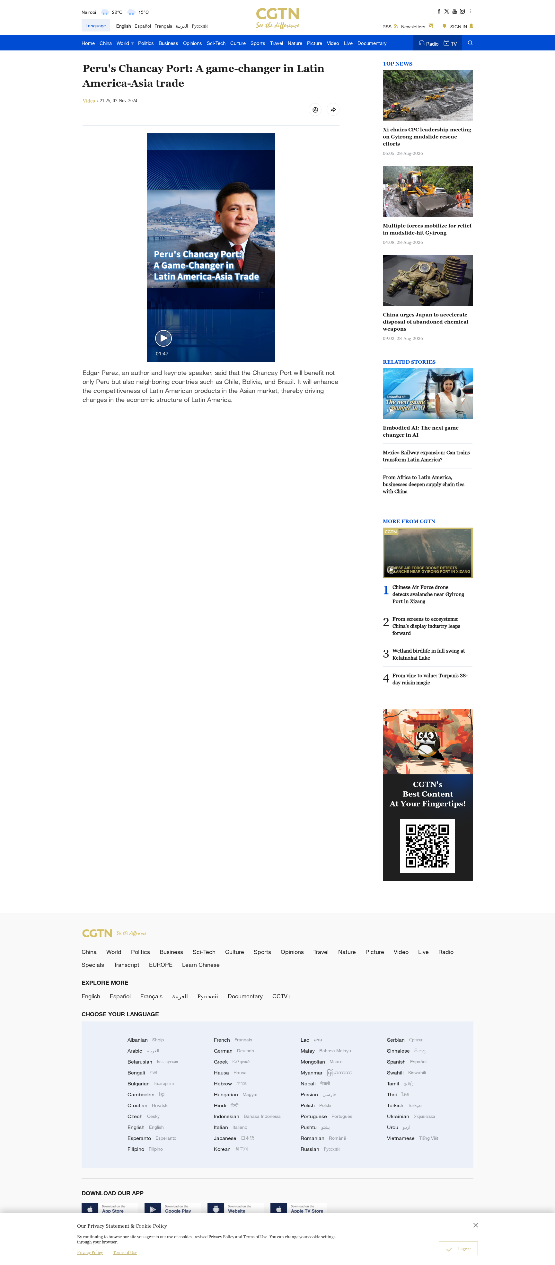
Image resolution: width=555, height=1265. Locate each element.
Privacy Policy (90, 1252)
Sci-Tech (216, 43)
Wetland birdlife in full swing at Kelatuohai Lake (428, 654)
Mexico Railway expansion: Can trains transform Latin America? (426, 456)
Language (95, 25)
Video (333, 43)
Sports (258, 43)
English (123, 26)
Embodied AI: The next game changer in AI (421, 431)
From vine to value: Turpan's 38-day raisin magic (430, 679)
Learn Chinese (201, 964)
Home (88, 43)
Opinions (192, 43)
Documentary (372, 43)
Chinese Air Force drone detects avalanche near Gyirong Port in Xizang (428, 594)
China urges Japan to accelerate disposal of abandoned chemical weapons (426, 322)
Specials (93, 964)
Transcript (126, 964)
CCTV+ (281, 996)
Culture (238, 43)
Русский (200, 26)
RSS (387, 26)
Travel (276, 43)
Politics (146, 43)
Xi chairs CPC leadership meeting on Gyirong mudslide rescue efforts (427, 137)
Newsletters (413, 26)
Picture (314, 43)
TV (454, 44)
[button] (163, 338)
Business (168, 43)
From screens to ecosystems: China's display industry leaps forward (426, 626)
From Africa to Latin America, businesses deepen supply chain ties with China (423, 484)
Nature (295, 43)
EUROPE (160, 964)
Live (348, 43)
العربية (182, 26)
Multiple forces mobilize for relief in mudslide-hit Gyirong (427, 229)
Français (163, 26)
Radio (432, 44)
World (123, 43)
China (106, 43)
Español (143, 26)
